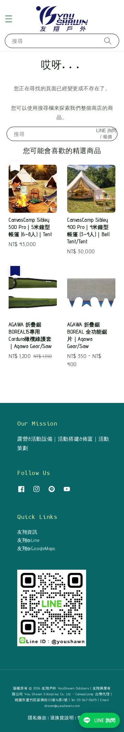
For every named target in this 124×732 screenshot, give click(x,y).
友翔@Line (28, 540)
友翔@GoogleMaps (36, 548)
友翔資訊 (27, 532)
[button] (8, 18)
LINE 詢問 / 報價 (106, 133)
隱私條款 (37, 717)
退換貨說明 (62, 717)
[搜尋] (108, 40)
